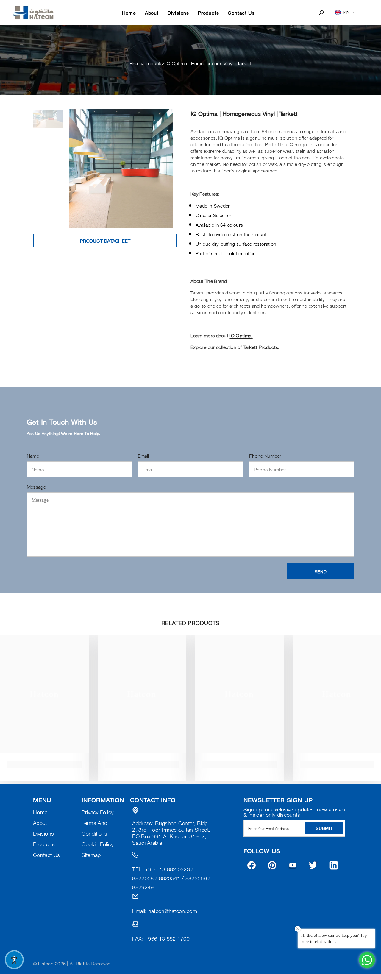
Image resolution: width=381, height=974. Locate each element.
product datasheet (105, 240)
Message (36, 486)
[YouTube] (293, 865)
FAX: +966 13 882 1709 (161, 938)
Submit (324, 828)
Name (33, 455)
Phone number (265, 455)
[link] (44, 764)
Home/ (136, 63)
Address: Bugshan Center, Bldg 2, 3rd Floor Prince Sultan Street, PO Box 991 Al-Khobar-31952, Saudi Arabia (171, 832)
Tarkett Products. (261, 346)
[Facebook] (251, 865)
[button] (320, 571)
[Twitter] (313, 865)
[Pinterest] (272, 865)
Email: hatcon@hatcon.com (164, 910)
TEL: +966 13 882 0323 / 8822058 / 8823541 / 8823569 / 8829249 (171, 877)
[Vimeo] (334, 865)
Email (143, 455)
